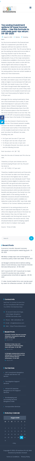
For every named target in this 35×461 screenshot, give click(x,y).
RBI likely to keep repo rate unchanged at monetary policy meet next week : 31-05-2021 (16, 258)
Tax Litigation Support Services (12, 382)
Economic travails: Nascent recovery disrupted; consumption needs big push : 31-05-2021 (17, 250)
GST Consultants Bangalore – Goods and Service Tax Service (14, 374)
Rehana (18, 37)
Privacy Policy (25, 457)
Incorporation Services (12, 406)
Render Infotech (21, 453)
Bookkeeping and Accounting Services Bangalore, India (10, 399)
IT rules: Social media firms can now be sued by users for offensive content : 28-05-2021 (16, 282)
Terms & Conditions (12, 457)
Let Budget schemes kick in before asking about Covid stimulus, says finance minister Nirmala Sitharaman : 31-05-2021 (17, 265)
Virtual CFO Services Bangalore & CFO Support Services (12, 390)
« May (14, 443)
